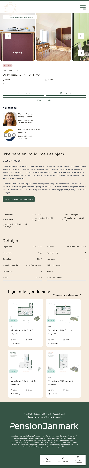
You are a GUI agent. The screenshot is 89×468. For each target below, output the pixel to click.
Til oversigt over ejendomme (65, 295)
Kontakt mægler (44, 100)
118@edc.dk (27, 136)
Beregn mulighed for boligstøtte (19, 199)
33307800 (28, 138)
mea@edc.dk (28, 120)
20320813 (28, 123)
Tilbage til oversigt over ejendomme (21, 17)
